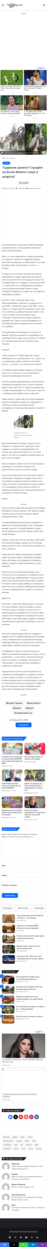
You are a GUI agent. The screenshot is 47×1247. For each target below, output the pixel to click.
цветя (24, 1149)
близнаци (6, 1137)
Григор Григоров (18, 1195)
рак (22, 1145)
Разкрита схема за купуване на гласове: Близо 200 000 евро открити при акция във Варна (12, 760)
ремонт (30, 708)
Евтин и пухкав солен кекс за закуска (29, 1016)
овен (34, 1141)
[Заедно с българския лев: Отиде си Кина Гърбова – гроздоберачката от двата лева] (34, 775)
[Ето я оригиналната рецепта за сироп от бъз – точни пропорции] (8, 1009)
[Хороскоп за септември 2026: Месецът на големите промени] (8, 929)
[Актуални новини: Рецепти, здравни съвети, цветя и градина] (14, 5)
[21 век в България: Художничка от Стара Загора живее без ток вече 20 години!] (34, 802)
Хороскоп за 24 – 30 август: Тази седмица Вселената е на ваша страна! (30, 957)
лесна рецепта (8, 1141)
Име (4, 866)
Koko (14, 1205)
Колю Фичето (34, 703)
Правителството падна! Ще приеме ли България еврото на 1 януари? (12, 812)
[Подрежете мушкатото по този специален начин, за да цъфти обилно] (8, 999)
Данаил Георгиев (18, 1184)
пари (15, 1145)
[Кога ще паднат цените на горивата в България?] (34, 749)
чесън (31, 1149)
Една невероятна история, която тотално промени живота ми (28, 978)
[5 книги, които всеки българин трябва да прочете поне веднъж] (8, 939)
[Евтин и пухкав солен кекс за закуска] (8, 1019)
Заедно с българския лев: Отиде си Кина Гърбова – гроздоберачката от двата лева (33, 786)
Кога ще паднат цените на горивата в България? (33, 758)
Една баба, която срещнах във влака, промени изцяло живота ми (29, 988)
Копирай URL (23, 725)
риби (36, 1145)
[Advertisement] (23, 41)
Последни (7, 908)
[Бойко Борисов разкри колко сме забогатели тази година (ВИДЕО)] (12, 775)
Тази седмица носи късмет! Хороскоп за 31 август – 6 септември (30, 916)
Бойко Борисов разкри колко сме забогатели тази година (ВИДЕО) (11, 785)
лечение (19, 1141)
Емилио (15, 1174)
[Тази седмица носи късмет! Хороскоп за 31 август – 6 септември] (8, 918)
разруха (17, 708)
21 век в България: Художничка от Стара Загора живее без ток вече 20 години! (34, 813)
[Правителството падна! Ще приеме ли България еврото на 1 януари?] (12, 802)
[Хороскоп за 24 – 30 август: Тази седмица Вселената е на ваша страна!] (8, 959)
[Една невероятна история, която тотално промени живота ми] (8, 980)
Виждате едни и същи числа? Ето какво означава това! (28, 947)
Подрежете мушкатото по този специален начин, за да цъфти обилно (29, 997)
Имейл (5, 875)
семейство (6, 1149)
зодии (22, 1137)
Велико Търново (14, 703)
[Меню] (3, 5)
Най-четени (23, 908)
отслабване (7, 1145)
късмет (30, 1137)
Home (6, 158)
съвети (16, 1149)
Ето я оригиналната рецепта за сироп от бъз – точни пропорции (30, 1007)
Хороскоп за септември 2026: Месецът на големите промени (27, 927)
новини (12, 158)
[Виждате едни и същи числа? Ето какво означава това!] (8, 949)
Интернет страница (9, 885)
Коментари (39, 908)
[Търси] (44, 5)
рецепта (28, 1145)
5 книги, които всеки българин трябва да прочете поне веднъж (30, 937)
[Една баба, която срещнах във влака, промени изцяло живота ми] (8, 990)
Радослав (15, 1164)
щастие (38, 1149)
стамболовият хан (23, 713)
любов (27, 1141)
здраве (15, 1137)
